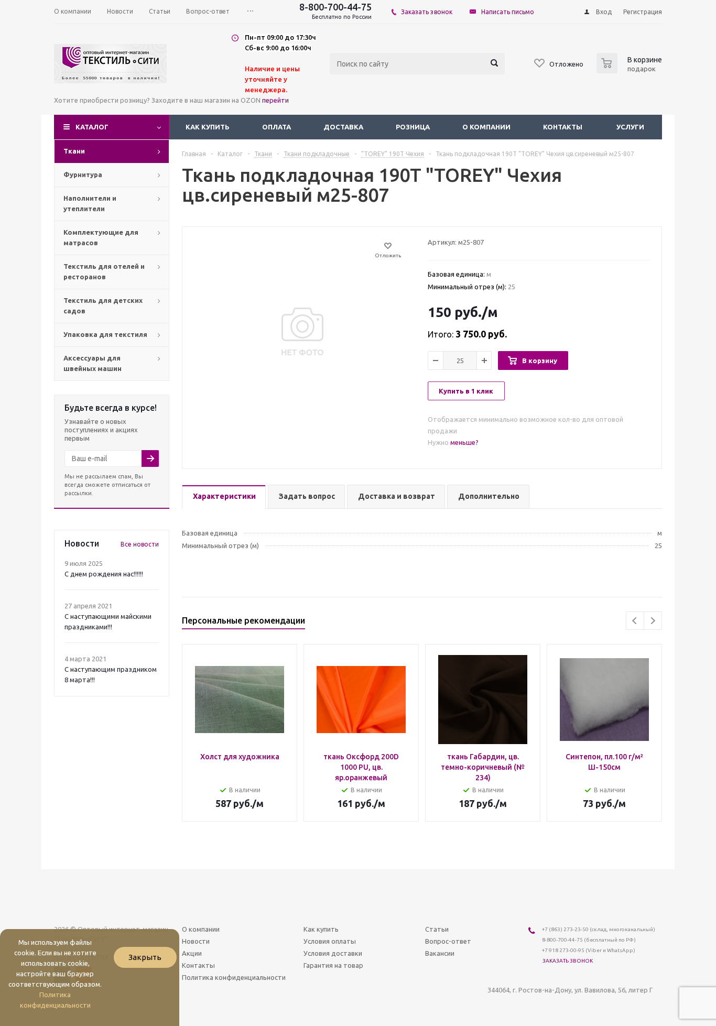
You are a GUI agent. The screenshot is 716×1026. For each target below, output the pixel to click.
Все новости (140, 544)
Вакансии (439, 953)
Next (652, 620)
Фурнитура (82, 174)
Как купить (208, 126)
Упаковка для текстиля (105, 334)
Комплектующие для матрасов (100, 237)
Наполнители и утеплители (89, 203)
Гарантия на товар (333, 965)
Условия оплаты (329, 941)
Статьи (437, 929)
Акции (192, 953)
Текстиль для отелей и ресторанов (104, 271)
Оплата (276, 126)
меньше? (464, 442)
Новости (196, 941)
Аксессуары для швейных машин (92, 363)
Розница (413, 126)
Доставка (343, 126)
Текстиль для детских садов (103, 305)
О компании (486, 126)
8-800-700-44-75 (335, 7)
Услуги (630, 126)
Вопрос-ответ (448, 941)
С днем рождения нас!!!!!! (103, 573)
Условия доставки (332, 953)
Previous (635, 620)
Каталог (92, 126)
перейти (275, 100)
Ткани (74, 151)
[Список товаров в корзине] (630, 70)
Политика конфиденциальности (234, 977)
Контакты (562, 126)
